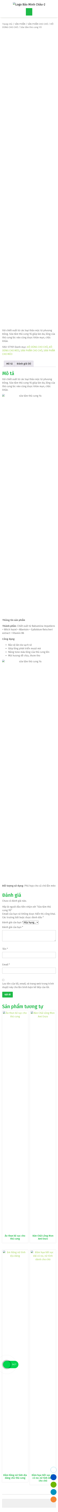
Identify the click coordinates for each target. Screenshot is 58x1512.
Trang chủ (7, 24)
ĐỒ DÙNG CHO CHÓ (37, 347)
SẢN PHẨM (20, 24)
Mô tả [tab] (9, 363)
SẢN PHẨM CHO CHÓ (38, 24)
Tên (5, 948)
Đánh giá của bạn (12, 922)
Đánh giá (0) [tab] (24, 363)
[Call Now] (6, 1364)
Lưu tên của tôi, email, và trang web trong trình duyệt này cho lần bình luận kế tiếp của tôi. (28, 985)
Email (6, 964)
